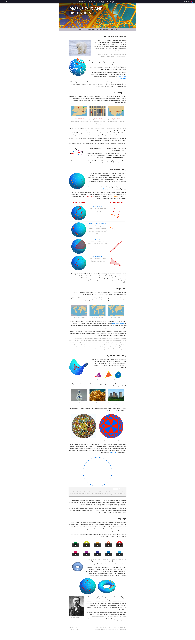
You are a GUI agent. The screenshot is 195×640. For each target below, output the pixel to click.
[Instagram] (73, 629)
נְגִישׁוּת (116, 629)
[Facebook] (75, 629)
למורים (110, 627)
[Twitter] (77, 629)
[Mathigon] (189, 1)
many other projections (118, 323)
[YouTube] (72, 629)
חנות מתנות (104, 627)
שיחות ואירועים (117, 627)
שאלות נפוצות (123, 629)
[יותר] (6, 1)
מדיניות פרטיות (110, 629)
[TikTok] (70, 629)
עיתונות (98, 627)
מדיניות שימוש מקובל (100, 629)
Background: (122, 489)
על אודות (124, 627)
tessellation (112, 452)
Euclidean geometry (106, 189)
